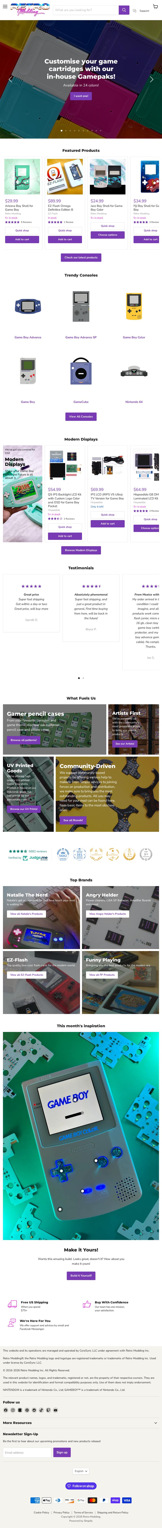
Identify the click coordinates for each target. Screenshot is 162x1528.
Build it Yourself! (81, 1276)
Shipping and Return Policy (112, 1512)
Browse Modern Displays (81, 550)
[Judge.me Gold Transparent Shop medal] (112, 854)
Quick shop (22, 230)
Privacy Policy (62, 1512)
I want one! (81, 96)
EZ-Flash (53, 213)
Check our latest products (81, 257)
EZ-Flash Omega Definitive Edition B (60, 208)
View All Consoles (81, 416)
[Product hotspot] (75, 1100)
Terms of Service (83, 1512)
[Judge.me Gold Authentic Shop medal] (96, 854)
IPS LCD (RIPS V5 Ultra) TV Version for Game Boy (107, 496)
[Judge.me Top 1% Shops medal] (129, 854)
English (79, 1471)
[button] (11, 79)
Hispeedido (54, 510)
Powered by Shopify (81, 1521)
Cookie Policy (41, 1512)
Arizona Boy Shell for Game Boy (19, 208)
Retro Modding (13, 213)
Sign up (62, 1452)
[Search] (124, 10)
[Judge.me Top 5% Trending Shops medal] (146, 854)
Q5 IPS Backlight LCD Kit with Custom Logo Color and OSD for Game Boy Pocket (64, 500)
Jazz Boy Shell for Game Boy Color (106, 208)
